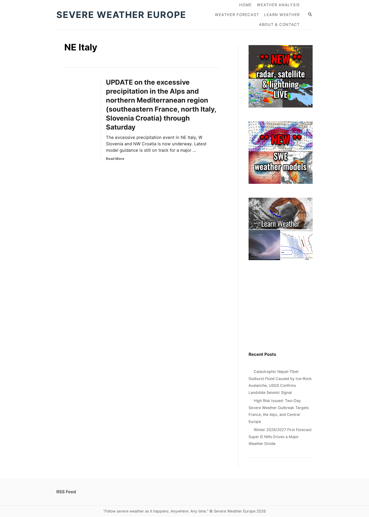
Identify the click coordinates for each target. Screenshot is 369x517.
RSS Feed (66, 491)
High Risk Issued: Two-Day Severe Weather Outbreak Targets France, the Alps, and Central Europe (279, 411)
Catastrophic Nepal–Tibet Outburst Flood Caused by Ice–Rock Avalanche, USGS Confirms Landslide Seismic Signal (280, 382)
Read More (115, 158)
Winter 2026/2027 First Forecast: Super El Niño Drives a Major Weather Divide (280, 436)
